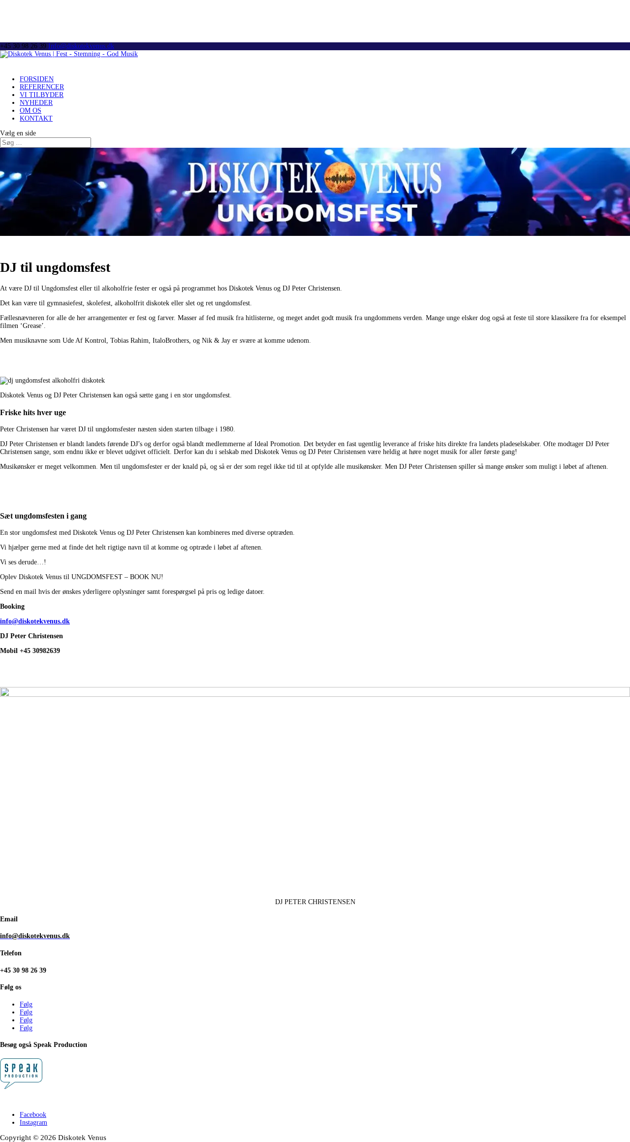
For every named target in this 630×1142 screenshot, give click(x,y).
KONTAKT (36, 118)
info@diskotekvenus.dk (35, 621)
